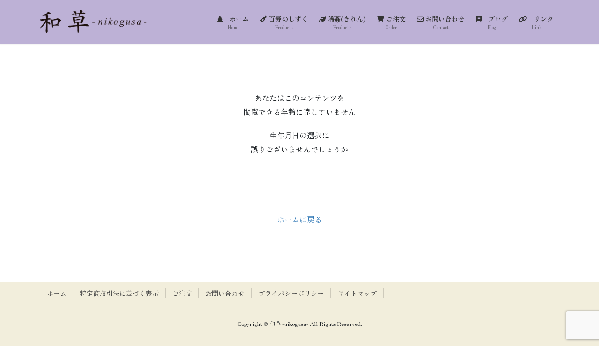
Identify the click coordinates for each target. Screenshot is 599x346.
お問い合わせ (225, 293)
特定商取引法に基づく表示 (119, 293)
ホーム (56, 293)
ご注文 (182, 293)
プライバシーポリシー (291, 293)
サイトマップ (357, 293)
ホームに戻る (299, 219)
